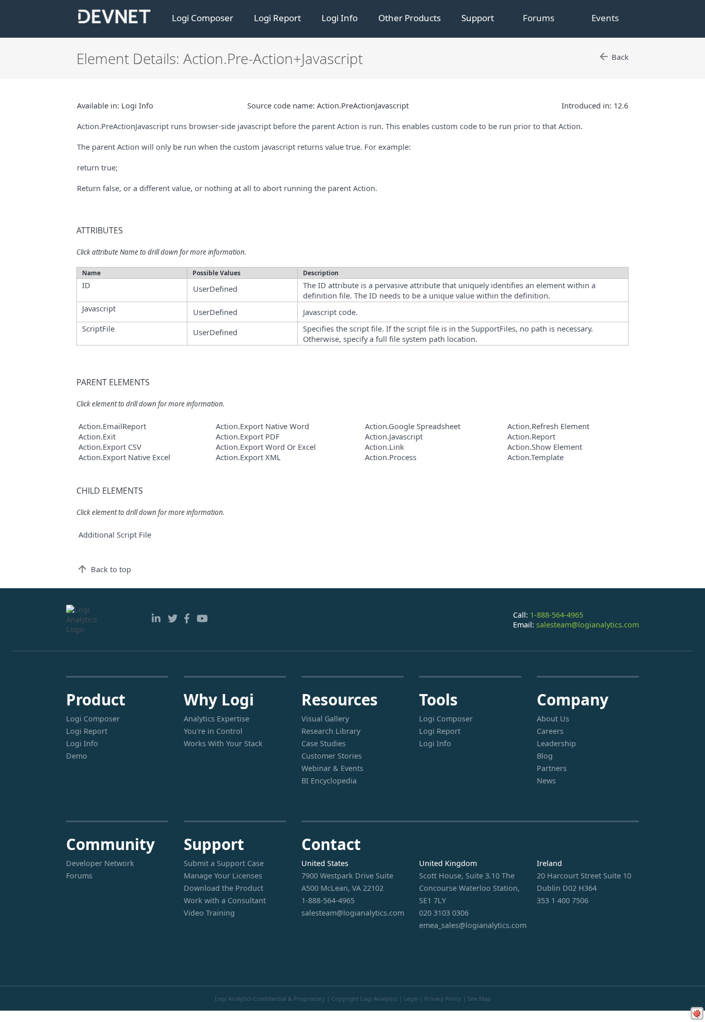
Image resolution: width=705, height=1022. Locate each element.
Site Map (479, 998)
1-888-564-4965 (556, 615)
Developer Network (100, 863)
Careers (550, 731)
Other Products (409, 18)
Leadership (556, 743)
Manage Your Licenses (223, 876)
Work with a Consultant (225, 900)
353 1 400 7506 (562, 900)
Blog (545, 756)
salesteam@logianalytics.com (587, 625)
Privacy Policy (442, 998)
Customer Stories (331, 756)
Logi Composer (202, 18)
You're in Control (213, 731)
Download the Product (223, 888)
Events (605, 18)
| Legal (408, 998)
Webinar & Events (332, 768)
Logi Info (340, 18)
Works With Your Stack (223, 743)
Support (477, 18)
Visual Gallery (325, 719)
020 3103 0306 (444, 913)
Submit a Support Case (224, 863)
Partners (552, 768)
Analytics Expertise (216, 719)
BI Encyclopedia (329, 780)
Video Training (209, 913)
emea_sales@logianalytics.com (470, 925)
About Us (553, 719)
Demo (76, 756)
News (546, 780)
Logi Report (277, 18)
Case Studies (323, 743)
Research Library (330, 731)
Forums (538, 18)
